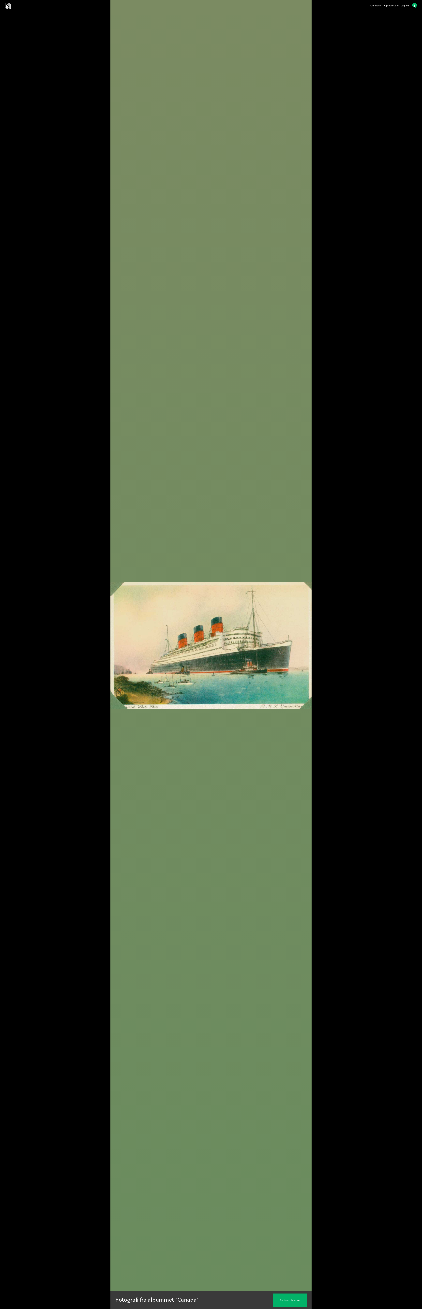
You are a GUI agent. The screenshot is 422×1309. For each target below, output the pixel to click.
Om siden (375, 6)
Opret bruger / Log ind (396, 6)
